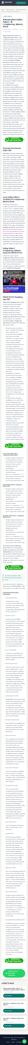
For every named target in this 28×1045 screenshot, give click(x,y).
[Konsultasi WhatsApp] (24, 1041)
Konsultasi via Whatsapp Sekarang (13, 973)
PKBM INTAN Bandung (12, 425)
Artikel (13, 1042)
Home (2, 9)
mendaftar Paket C (8, 208)
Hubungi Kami (20, 2)
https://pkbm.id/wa (8, 588)
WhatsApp (19, 1042)
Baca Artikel (7, 995)
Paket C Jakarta (10, 9)
